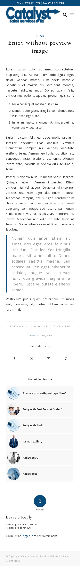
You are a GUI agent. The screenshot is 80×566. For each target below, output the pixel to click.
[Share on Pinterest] (48, 358)
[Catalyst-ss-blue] (33, 14)
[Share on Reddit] (65, 358)
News (40, 36)
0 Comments (41, 326)
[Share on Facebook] (14, 358)
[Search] (63, 14)
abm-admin (63, 326)
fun (49, 335)
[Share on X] (31, 358)
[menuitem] (63, 14)
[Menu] (72, 15)
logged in (27, 536)
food (41, 335)
